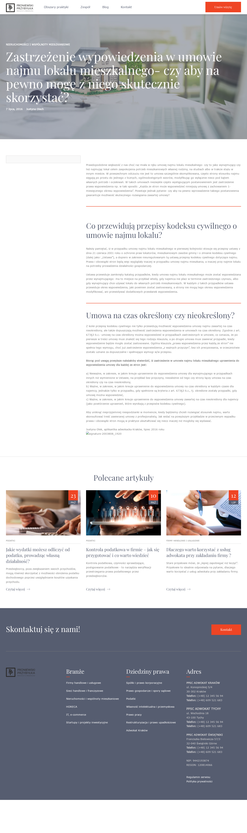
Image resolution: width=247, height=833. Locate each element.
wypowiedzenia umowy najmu (191, 326)
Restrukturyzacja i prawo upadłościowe (151, 722)
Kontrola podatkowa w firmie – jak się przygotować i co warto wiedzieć (122, 552)
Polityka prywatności (199, 781)
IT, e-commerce (76, 714)
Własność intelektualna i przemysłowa (150, 706)
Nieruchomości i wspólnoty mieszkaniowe (92, 698)
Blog (105, 7)
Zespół (85, 7)
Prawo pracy (134, 714)
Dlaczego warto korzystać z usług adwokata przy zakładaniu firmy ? (198, 552)
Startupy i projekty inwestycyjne (87, 722)
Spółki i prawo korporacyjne (144, 682)
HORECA (71, 706)
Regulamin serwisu (198, 777)
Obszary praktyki (56, 7)
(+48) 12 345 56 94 (210, 695)
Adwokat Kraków (137, 730)
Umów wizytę (223, 7)
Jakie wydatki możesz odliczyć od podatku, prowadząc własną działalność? (38, 555)
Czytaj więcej (15, 589)
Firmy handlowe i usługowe (83, 682)
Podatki (131, 698)
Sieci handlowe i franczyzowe (84, 690)
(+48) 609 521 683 (209, 700)
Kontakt (126, 7)
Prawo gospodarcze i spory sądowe (148, 690)
